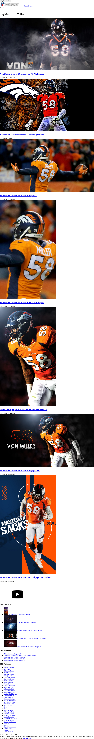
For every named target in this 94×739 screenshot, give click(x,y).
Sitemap (6, 730)
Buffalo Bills (7, 672)
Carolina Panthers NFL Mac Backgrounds (29, 630)
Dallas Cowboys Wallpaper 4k (12, 654)
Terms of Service (8, 732)
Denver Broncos (8, 682)
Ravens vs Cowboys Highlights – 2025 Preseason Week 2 (20, 655)
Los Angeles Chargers (10, 694)
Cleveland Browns (9, 679)
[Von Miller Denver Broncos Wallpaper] (47, 191)
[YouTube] (17, 601)
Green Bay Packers (9, 685)
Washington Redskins (10, 722)
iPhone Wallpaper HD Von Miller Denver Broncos (23, 409)
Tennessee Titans (8, 720)
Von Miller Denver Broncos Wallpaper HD (20, 470)
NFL (5, 708)
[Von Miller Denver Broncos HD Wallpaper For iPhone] (28, 573)
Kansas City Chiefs (9, 692)
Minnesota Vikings (9, 699)
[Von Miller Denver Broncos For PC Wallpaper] (47, 70)
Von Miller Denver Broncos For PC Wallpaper (22, 74)
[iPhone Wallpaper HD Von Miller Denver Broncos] (28, 405)
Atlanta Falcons (8, 669)
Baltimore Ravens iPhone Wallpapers (19, 614)
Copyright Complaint (10, 727)
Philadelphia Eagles (9, 712)
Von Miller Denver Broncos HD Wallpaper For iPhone (25, 577)
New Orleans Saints (9, 702)
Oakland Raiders (8, 710)
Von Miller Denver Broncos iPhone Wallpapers (22, 302)
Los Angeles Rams (9, 695)
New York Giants (9, 704)
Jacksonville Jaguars (9, 690)
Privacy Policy (8, 728)
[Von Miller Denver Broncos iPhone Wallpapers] (28, 298)
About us (6, 723)
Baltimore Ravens (9, 671)
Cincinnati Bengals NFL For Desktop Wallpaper (31, 638)
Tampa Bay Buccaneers (10, 718)
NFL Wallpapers (27, 6)
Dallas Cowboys (8, 680)
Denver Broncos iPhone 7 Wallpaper (14, 660)
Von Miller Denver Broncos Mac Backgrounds (22, 134)
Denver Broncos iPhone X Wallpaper (14, 657)
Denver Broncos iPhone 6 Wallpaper (14, 658)
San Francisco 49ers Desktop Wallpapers (29, 647)
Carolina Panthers (9, 674)
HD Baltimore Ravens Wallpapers (27, 622)
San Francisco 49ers (9, 715)
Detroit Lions (7, 684)
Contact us (7, 725)
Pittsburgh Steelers (9, 713)
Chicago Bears (8, 676)
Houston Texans (8, 687)
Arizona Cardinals (9, 667)
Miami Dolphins (8, 697)
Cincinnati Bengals (9, 677)
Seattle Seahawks (9, 717)
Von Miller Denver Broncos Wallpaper (18, 195)
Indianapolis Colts (9, 689)
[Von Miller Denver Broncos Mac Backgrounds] (47, 131)
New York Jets (8, 705)
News (5, 707)
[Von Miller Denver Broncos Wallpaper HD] (47, 466)
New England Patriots (10, 700)
